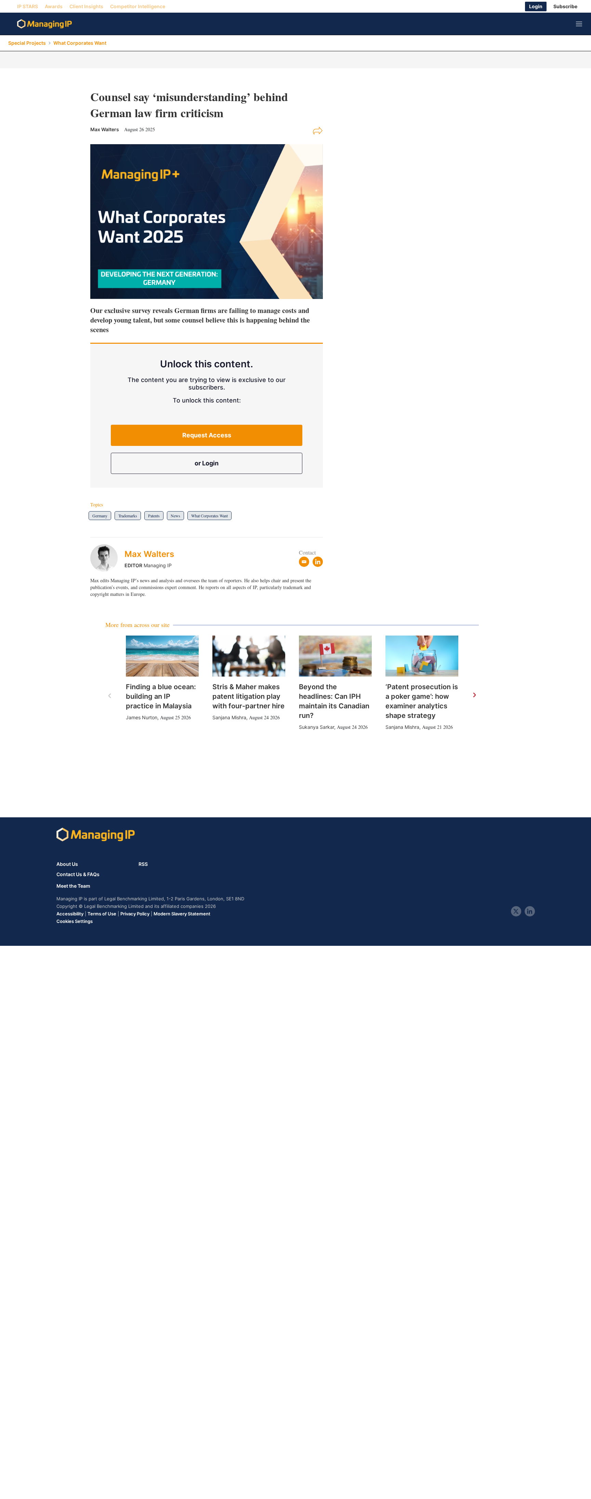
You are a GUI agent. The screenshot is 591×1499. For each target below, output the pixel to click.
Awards (54, 6)
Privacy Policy (134, 913)
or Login (207, 463)
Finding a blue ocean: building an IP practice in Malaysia (161, 696)
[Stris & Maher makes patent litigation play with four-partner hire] (248, 656)
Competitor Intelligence (137, 6)
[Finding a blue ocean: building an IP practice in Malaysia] (162, 656)
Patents (154, 515)
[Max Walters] (107, 558)
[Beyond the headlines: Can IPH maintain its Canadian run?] (335, 656)
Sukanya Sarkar (316, 727)
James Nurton (141, 717)
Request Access (206, 435)
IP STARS (27, 6)
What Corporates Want (79, 43)
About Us (67, 864)
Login (535, 6)
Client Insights (86, 6)
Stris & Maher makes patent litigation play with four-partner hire (248, 696)
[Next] (474, 695)
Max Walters (149, 554)
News (175, 515)
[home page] (44, 24)
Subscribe (565, 6)
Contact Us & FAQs (78, 874)
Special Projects (27, 43)
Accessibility (69, 913)
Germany (99, 515)
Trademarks (127, 515)
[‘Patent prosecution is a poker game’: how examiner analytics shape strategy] (421, 656)
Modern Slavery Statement (182, 913)
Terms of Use (102, 913)
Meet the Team (73, 886)
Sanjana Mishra (229, 717)
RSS (143, 864)
